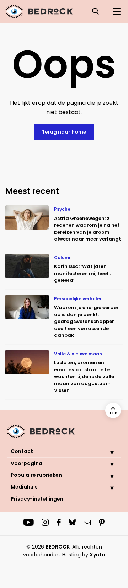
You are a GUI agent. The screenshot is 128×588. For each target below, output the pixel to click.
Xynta (97, 554)
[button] (106, 452)
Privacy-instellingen (37, 498)
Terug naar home (64, 131)
